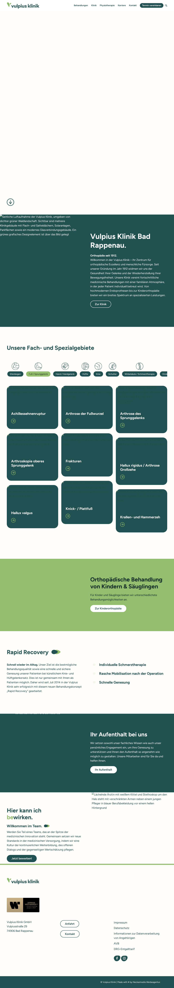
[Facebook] (117, 958)
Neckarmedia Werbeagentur (146, 982)
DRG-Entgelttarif (124, 949)
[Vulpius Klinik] (23, 5)
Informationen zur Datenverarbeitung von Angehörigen (136, 936)
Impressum (120, 922)
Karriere (122, 5)
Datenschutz (121, 928)
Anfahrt (69, 923)
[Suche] (166, 5)
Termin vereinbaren (151, 5)
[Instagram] (124, 958)
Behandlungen (81, 5)
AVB (116, 943)
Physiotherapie (107, 5)
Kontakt (133, 5)
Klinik (94, 5)
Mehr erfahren (24, 156)
